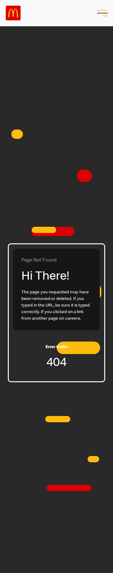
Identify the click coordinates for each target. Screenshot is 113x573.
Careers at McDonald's (13, 13)
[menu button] (101, 13)
